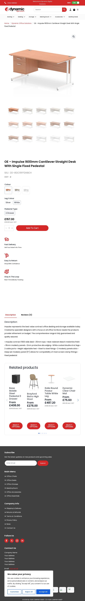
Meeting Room (44, 17)
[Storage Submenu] (35, 17)
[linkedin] (22, 541)
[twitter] (12, 541)
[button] (73, 36)
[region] (28, 584)
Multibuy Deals (73, 17)
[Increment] (12, 228)
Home (6, 23)
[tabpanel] (42, 339)
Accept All (43, 592)
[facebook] (6, 541)
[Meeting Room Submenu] (50, 17)
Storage (31, 17)
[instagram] (17, 541)
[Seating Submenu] (13, 17)
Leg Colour (9, 198)
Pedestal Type (11, 209)
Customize (14, 592)
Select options (16, 426)
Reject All (29, 592)
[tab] (10, 315)
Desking (20, 17)
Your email (13, 568)
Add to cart (32, 228)
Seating (9, 17)
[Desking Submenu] (24, 17)
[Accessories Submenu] (64, 17)
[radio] (8, 190)
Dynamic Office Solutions (21, 23)
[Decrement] (6, 228)
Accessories (59, 17)
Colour (8, 184)
